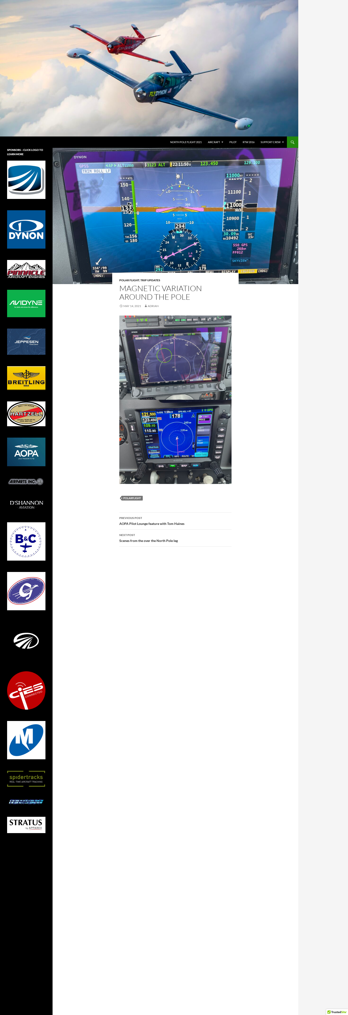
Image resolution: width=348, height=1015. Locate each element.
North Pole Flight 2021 (186, 142)
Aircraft (214, 142)
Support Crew (271, 142)
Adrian (153, 306)
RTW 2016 (248, 142)
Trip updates (150, 280)
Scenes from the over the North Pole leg (148, 538)
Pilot (232, 142)
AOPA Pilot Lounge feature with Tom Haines (151, 521)
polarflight (132, 498)
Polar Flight (129, 280)
